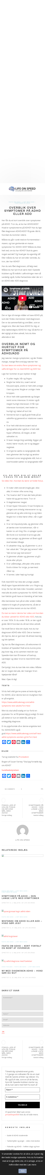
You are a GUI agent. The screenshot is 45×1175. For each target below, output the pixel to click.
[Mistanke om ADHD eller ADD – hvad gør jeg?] (22, 913)
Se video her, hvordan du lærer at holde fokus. (22, 480)
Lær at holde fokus (13, 119)
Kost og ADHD (13, 75)
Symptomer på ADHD (13, 19)
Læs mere (31, 1164)
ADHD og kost (11, 64)
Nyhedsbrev (10, 158)
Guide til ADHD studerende (17, 1135)
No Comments (10, 789)
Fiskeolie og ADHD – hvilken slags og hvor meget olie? (22, 1148)
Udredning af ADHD (13, 30)
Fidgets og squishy (13, 97)
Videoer (5, 130)
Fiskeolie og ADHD (15, 69)
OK (3, 1032)
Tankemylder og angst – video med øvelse (23, 1141)
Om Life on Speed (9, 141)
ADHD (4, 8)
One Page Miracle (15, 125)
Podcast (6, 136)
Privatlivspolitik (12, 169)
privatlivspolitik (12, 1114)
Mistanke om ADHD (13, 25)
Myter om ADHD (11, 41)
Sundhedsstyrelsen (10, 770)
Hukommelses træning (14, 103)
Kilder (7, 175)
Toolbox (6, 91)
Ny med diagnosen (13, 36)
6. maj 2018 (16, 953)
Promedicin (24, 757)
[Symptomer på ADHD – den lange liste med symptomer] (22, 872)
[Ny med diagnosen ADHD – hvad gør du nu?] (22, 962)
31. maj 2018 (16, 928)
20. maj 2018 (16, 977)
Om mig (8, 147)
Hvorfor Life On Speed (14, 152)
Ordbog (8, 180)
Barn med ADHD (11, 86)
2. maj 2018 (16, 903)
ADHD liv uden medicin (14, 80)
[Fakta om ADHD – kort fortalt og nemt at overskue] (22, 937)
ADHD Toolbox (7, 966)
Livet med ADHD (8, 47)
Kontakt (8, 163)
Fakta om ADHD (11, 14)
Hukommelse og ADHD (14, 58)
